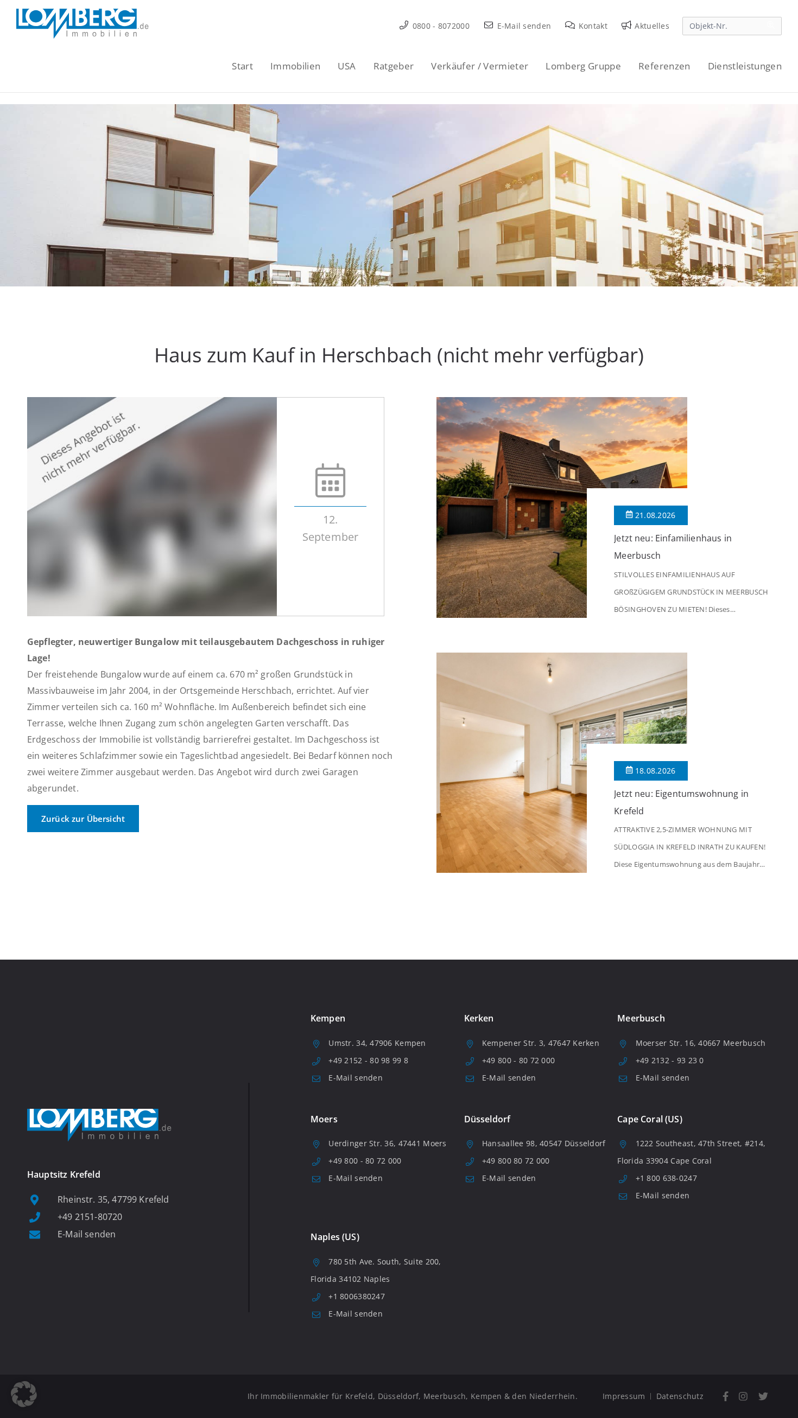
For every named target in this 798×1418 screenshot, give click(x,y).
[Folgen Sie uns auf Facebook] (725, 1397)
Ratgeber (393, 66)
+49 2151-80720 (90, 1217)
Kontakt (592, 26)
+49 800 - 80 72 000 (518, 1060)
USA (347, 66)
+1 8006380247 (356, 1296)
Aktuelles (650, 26)
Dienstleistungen (745, 66)
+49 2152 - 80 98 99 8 (368, 1060)
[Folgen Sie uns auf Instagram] (744, 1397)
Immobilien (295, 66)
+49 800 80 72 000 (516, 1160)
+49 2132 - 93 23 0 (670, 1060)
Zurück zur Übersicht (83, 818)
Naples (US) (335, 1237)
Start (242, 66)
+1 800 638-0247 (666, 1178)
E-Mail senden (523, 26)
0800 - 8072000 (440, 26)
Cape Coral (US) (649, 1119)
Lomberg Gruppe (583, 66)
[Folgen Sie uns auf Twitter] (763, 1397)
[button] (24, 1394)
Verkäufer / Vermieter (479, 66)
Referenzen (664, 66)
